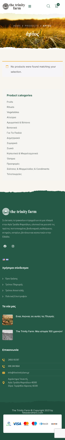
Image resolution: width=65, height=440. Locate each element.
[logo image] (13, 6)
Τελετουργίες (14, 174)
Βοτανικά (12, 127)
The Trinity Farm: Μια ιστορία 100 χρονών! (39, 331)
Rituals (10, 107)
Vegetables (13, 112)
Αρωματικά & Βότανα (18, 122)
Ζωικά (10, 148)
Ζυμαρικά (12, 143)
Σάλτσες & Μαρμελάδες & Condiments (28, 168)
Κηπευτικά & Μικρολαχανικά (22, 153)
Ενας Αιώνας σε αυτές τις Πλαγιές (35, 316)
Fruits (10, 101)
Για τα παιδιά (14, 132)
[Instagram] (13, 246)
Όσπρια (11, 158)
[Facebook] (5, 246)
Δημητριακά (13, 138)
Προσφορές (13, 163)
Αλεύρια (11, 117)
